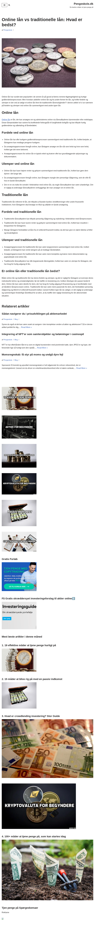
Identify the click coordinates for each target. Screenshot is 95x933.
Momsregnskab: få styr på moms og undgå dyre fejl (32, 354)
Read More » (26, 327)
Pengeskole (8, 30)
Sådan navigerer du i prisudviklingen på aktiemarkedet (34, 313)
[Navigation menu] (4, 5)
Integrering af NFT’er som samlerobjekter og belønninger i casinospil (43, 334)
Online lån (6, 120)
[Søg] (9, 5)
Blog (16, 319)
